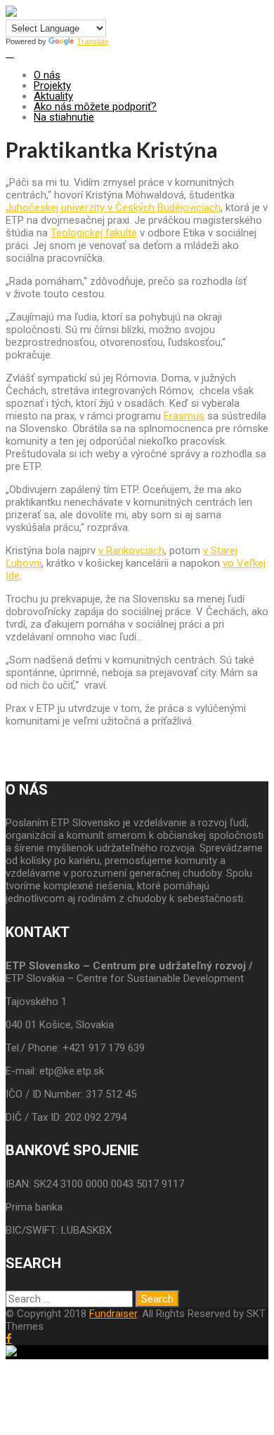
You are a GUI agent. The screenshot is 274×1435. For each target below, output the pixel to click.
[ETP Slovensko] (11, 13)
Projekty (52, 85)
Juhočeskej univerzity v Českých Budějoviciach (113, 207)
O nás (47, 75)
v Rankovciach (131, 550)
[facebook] (9, 1338)
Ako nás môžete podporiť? (95, 106)
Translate (93, 41)
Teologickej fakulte (94, 233)
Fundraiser (113, 1313)
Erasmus (184, 416)
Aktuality (53, 96)
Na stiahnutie (64, 117)
